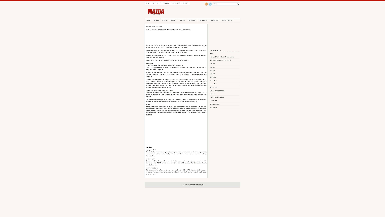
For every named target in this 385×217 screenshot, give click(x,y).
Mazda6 (182, 20)
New (154, 3)
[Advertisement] (176, 37)
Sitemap (167, 3)
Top (160, 3)
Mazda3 (165, 20)
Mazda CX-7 (192, 20)
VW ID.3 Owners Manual (217, 91)
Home (148, 3)
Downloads (176, 3)
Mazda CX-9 (203, 20)
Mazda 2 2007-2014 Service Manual (220, 60)
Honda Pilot (213, 101)
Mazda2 (156, 20)
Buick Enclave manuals (217, 97)
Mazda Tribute (227, 20)
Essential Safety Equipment (174, 29)
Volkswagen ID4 (214, 104)
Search (185, 3)
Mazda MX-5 (214, 20)
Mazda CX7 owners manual (159, 29)
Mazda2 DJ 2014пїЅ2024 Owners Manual (222, 57)
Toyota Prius (213, 107)
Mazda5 (173, 20)
